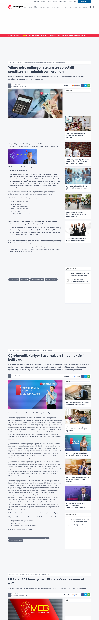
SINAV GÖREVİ (73, 7)
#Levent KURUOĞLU (51, 279)
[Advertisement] (49, 22)
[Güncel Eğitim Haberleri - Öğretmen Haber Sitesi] (16, 7)
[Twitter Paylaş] (85, 85)
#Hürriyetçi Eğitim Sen (37, 279)
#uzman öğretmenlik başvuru (40, 538)
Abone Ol (66, 85)
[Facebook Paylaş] (82, 85)
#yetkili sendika (14, 279)
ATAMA (65, 7)
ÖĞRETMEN (42, 7)
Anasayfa (11, 62)
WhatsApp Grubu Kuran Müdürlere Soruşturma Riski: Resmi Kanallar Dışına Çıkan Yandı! (52, 35)
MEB (48, 7)
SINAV (59, 7)
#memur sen (24, 279)
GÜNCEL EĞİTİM (32, 7)
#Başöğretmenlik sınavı (16, 540)
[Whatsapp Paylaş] (88, 85)
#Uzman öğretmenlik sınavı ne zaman (19, 538)
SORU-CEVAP (83, 7)
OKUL (53, 7)
